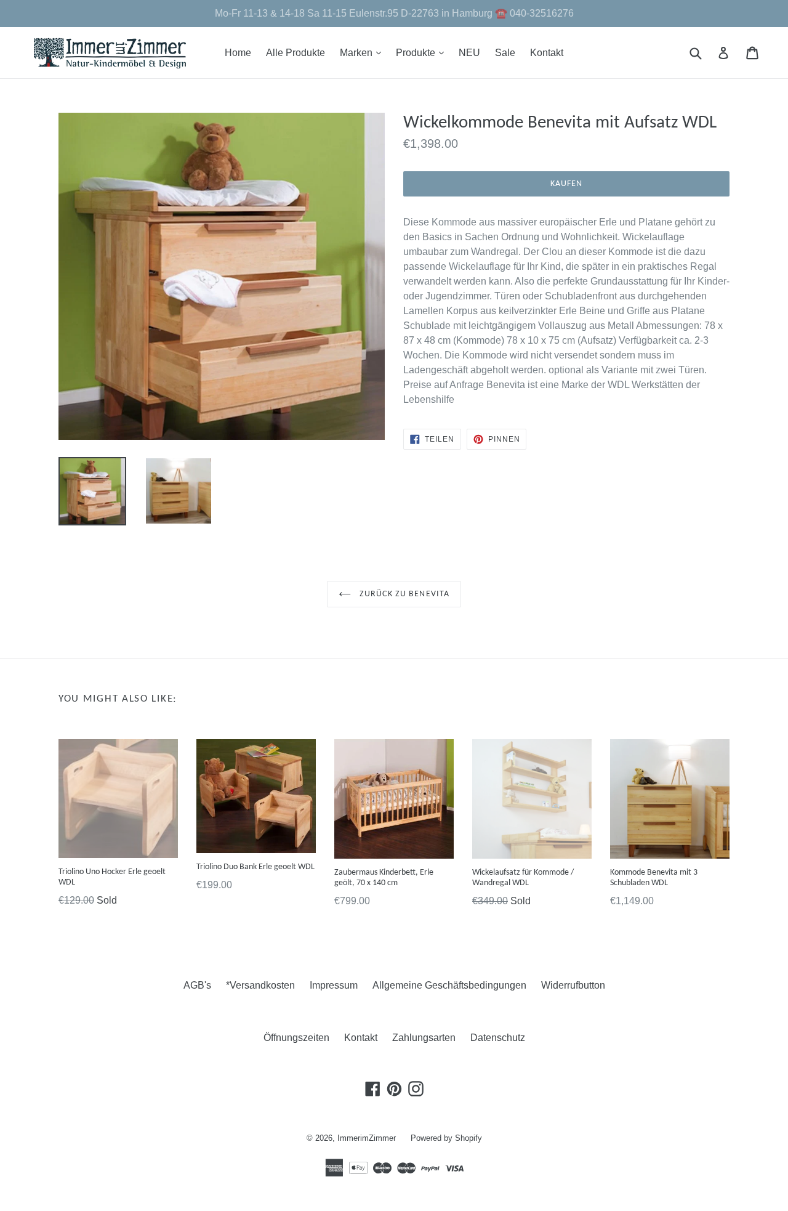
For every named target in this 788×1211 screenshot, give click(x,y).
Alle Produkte (295, 52)
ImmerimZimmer (366, 1138)
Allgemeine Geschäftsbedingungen (449, 985)
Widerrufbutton (573, 985)
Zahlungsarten (424, 1037)
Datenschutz (497, 1037)
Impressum (334, 985)
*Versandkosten (260, 985)
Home (238, 52)
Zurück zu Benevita (403, 594)
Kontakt (546, 52)
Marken (363, 52)
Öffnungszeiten (296, 1037)
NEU (469, 52)
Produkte (423, 52)
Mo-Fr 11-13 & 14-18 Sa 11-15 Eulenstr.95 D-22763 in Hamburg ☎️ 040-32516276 (394, 13)
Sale (505, 52)
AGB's (197, 985)
